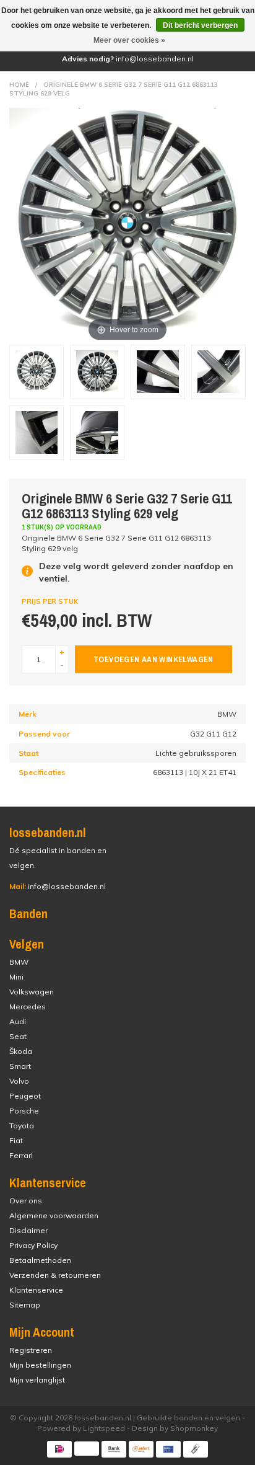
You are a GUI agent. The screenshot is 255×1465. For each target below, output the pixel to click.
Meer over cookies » (129, 40)
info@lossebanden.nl (57, 886)
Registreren (30, 1350)
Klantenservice (36, 1290)
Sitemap (24, 1304)
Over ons (25, 1200)
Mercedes (27, 1006)
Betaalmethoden (40, 1260)
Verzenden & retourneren (55, 1275)
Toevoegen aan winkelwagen (153, 659)
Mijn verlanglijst (37, 1379)
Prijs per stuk (50, 601)
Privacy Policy (33, 1245)
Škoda (20, 1051)
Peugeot (25, 1095)
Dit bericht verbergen (200, 25)
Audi (17, 1021)
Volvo (19, 1081)
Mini (16, 976)
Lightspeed (104, 1428)
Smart (20, 1066)
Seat (18, 1036)
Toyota (21, 1125)
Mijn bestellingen (40, 1365)
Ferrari (21, 1155)
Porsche (24, 1110)
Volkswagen (31, 991)
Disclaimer (28, 1230)
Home (19, 85)
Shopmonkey (194, 1428)
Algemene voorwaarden (53, 1215)
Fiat (16, 1140)
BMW (18, 962)
